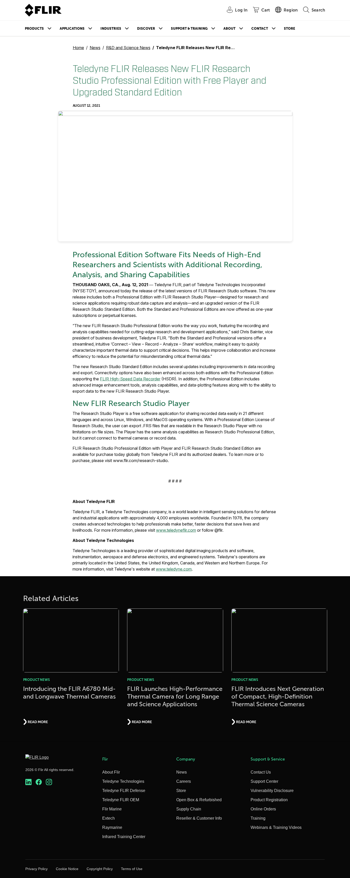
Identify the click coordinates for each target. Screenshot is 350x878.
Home (78, 47)
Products (34, 28)
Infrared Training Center (123, 836)
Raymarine (112, 827)
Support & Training (189, 28)
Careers (183, 781)
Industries (110, 28)
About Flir (111, 772)
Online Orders (263, 809)
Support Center (264, 781)
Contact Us (261, 772)
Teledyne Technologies (123, 781)
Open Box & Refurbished (199, 800)
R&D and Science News (128, 47)
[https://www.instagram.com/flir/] (49, 782)
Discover (146, 28)
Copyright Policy (100, 869)
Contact (259, 28)
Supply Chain (188, 809)
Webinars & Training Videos (276, 827)
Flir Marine (112, 809)
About (229, 28)
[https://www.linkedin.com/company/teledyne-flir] (28, 782)
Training (258, 818)
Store (289, 28)
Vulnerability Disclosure (272, 790)
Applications (72, 28)
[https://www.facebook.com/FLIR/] (39, 782)
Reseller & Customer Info (199, 818)
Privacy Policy (36, 869)
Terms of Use (131, 869)
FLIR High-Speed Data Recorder (130, 378)
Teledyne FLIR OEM (120, 800)
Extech (108, 818)
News (95, 47)
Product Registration (269, 800)
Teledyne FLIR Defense (123, 790)
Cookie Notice (67, 869)
